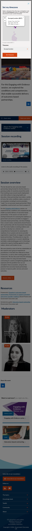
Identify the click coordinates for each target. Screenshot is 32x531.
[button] (15, 27)
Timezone (6, 45)
